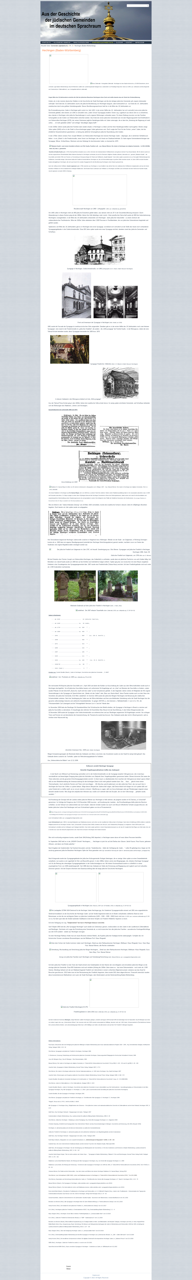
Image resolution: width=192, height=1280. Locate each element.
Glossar (119, 42)
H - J (71, 46)
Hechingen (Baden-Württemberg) (61, 50)
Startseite (46, 42)
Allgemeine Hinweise (62, 42)
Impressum (139, 42)
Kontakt (129, 42)
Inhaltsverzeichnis (81, 42)
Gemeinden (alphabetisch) (102, 42)
